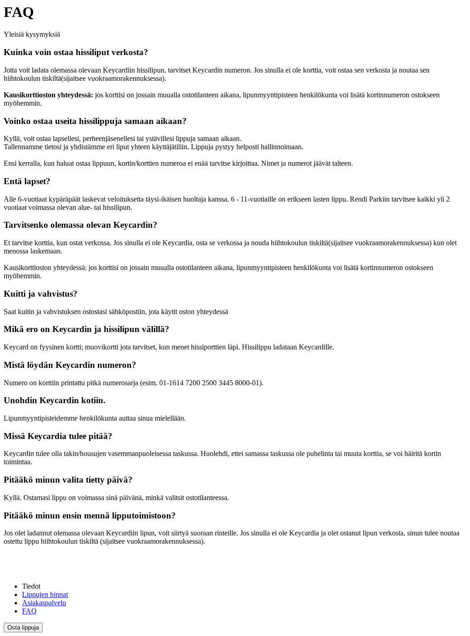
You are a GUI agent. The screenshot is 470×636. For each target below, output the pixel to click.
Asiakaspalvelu (44, 603)
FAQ (29, 611)
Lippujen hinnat (45, 594)
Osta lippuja (23, 627)
